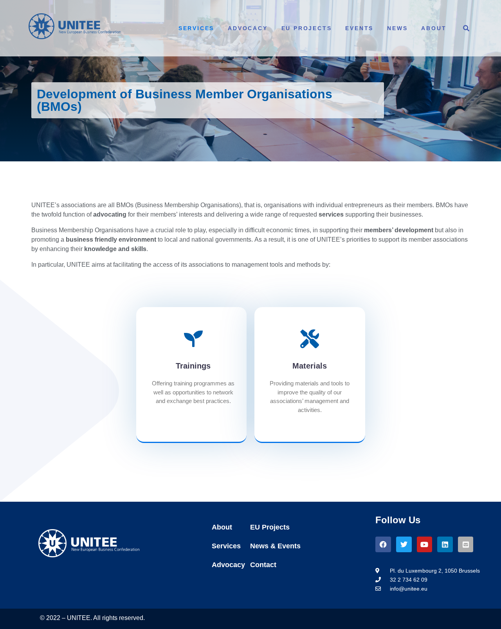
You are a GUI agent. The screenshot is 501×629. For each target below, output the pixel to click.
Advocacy (247, 28)
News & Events (275, 546)
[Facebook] (383, 544)
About (433, 28)
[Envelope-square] (466, 544)
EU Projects (306, 28)
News (397, 28)
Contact (263, 565)
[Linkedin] (445, 544)
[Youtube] (425, 544)
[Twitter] (404, 544)
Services (196, 28)
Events (359, 28)
